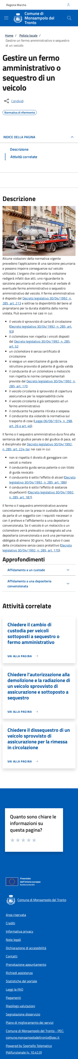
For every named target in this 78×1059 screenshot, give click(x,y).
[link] (23, 656)
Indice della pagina (19, 136)
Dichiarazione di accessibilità (26, 947)
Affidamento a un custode (26, 569)
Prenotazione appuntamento (26, 964)
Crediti (10, 923)
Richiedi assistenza (19, 972)
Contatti (11, 956)
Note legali (13, 939)
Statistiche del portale (21, 981)
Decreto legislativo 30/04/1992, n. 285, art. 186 (42, 480)
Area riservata (16, 914)
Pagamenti (13, 997)
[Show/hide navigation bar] (6, 18)
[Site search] (69, 18)
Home (9, 35)
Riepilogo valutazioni (20, 1005)
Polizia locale (28, 35)
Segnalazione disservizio (23, 1014)
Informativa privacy (19, 931)
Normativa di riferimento (19, 112)
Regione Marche (16, 5)
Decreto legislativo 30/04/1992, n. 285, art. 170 (37, 548)
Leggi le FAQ (14, 989)
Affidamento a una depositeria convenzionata (29, 584)
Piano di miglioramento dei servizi (29, 1022)
